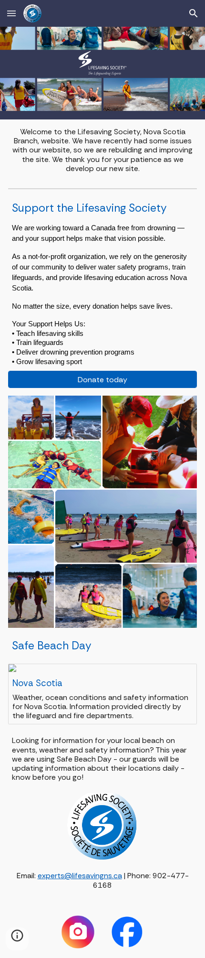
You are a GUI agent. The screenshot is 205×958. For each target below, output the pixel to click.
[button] (11, 13)
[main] (102, 150)
